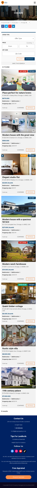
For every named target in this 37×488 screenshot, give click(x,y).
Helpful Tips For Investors (18, 442)
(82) (5, 22)
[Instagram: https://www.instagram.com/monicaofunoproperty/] (16, 451)
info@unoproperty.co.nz (19, 431)
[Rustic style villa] (18, 335)
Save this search (18, 63)
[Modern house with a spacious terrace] (18, 206)
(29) (15, 22)
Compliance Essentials (18, 439)
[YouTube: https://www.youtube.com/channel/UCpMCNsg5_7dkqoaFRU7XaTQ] (20, 451)
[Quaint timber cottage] (18, 293)
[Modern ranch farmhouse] (18, 251)
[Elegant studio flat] (18, 164)
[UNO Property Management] (4, 3)
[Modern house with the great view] (18, 122)
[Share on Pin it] (9, 26)
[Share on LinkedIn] (13, 26)
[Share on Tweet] (6, 26)
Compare (20, 108)
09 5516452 (19, 428)
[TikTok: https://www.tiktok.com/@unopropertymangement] (24, 451)
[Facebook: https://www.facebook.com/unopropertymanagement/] (12, 451)
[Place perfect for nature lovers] (18, 80)
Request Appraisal (18, 477)
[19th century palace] (18, 377)
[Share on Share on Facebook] (2, 26)
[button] (18, 39)
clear (20, 59)
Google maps (18, 424)
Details (30, 108)
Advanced (29, 59)
